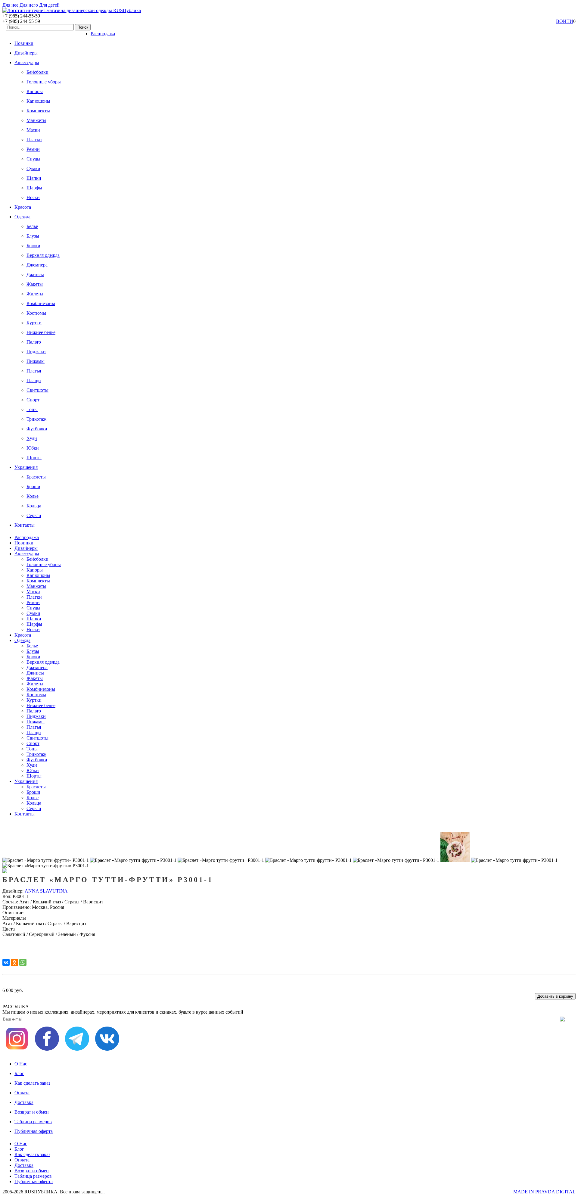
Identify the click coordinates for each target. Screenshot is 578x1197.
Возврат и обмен (31, 1111)
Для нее (10, 5)
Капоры (34, 91)
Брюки (33, 245)
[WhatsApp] (22, 962)
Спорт (32, 399)
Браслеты (36, 476)
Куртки (34, 322)
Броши (33, 486)
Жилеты (34, 293)
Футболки (36, 428)
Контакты (24, 525)
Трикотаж (36, 419)
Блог (19, 1073)
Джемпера (37, 264)
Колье (32, 496)
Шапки (33, 178)
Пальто (33, 341)
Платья (33, 370)
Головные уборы (43, 81)
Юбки (32, 447)
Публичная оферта (33, 1131)
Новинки (23, 43)
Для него (29, 5)
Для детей (49, 5)
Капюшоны (38, 101)
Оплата (22, 1092)
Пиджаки (36, 351)
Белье (32, 226)
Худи (31, 438)
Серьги (33, 515)
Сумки (33, 168)
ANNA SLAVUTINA (46, 890)
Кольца (33, 505)
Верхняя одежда (43, 255)
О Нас (20, 1063)
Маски (33, 129)
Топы (32, 409)
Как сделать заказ (32, 1083)
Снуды (33, 158)
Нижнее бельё (40, 332)
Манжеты (36, 120)
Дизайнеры (26, 52)
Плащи (33, 380)
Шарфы (34, 187)
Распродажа (103, 33)
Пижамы (35, 361)
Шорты (34, 457)
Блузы (32, 235)
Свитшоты (37, 390)
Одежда (22, 216)
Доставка (23, 1102)
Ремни (33, 149)
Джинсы (35, 274)
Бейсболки (37, 72)
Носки (33, 197)
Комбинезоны (40, 303)
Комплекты (38, 110)
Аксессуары (26, 62)
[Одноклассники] (14, 962)
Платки (34, 139)
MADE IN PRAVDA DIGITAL (544, 1191)
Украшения (26, 467)
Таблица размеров (33, 1121)
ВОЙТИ (564, 21)
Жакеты (34, 284)
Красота (22, 207)
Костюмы (36, 313)
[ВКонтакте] (6, 962)
